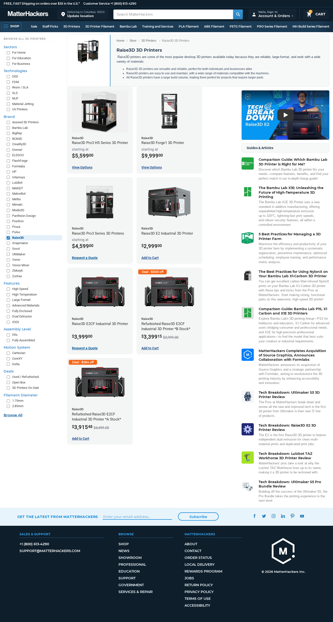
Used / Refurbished (25, 377)
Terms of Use (198, 598)
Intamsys (18, 177)
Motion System (17, 347)
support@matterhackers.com (50, 551)
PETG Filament (241, 26)
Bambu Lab (128, 26)
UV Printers (20, 109)
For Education (21, 58)
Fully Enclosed (22, 311)
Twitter (264, 516)
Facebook (254, 516)
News (123, 551)
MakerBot (19, 194)
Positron (18, 221)
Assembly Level (17, 329)
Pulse (16, 232)
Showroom (130, 557)
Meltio (16, 199)
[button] (82, 14)
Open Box (18, 382)
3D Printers (71, 26)
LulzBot (17, 183)
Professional (132, 564)
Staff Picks (50, 26)
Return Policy (199, 585)
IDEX (15, 322)
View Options (82, 167)
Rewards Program (203, 571)
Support (127, 578)
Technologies (15, 71)
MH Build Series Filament (311, 26)
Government (131, 585)
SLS (15, 93)
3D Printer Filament (99, 26)
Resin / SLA (20, 87)
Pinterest (292, 516)
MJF (15, 98)
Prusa (16, 227)
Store (133, 40)
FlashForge (20, 161)
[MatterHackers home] (28, 14)
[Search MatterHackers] (238, 14)
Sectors (10, 47)
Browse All (13, 415)
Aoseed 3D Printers (25, 122)
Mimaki (17, 205)
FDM (15, 82)
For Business (21, 64)
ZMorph (17, 271)
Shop (123, 544)
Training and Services (157, 26)
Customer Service (96, 3)
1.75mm (17, 400)
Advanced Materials (25, 305)
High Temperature (24, 294)
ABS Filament (214, 26)
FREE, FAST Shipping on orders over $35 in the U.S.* (42, 3)
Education (129, 571)
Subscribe (198, 517)
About (191, 544)
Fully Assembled (23, 340)
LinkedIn (283, 516)
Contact (193, 551)
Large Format (21, 300)
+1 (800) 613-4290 (123, 3)
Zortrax (17, 276)
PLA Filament (189, 26)
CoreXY (17, 358)
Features (12, 283)
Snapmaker (20, 243)
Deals (9, 371)
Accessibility (197, 605)
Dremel (17, 150)
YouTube (302, 516)
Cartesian (18, 353)
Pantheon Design (24, 216)
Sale (34, 26)
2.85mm (17, 406)
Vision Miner (20, 265)
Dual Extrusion (22, 316)
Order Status (198, 557)
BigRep (17, 133)
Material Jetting (23, 104)
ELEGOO (18, 155)
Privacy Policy (199, 592)
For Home (19, 53)
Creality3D (19, 144)
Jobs (189, 578)
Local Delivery (200, 564)
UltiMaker (18, 254)
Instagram (273, 516)
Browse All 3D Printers (25, 38)
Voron (16, 259)
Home (121, 40)
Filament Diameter (21, 395)
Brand (9, 117)
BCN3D (17, 139)
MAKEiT (17, 188)
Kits (15, 335)
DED (15, 76)
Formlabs (18, 166)
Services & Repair (135, 592)
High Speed (20, 289)
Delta (16, 364)
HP (14, 171)
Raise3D (18, 237)
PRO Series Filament (272, 26)
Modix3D (18, 210)
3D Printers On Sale (25, 388)
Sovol (16, 248)
